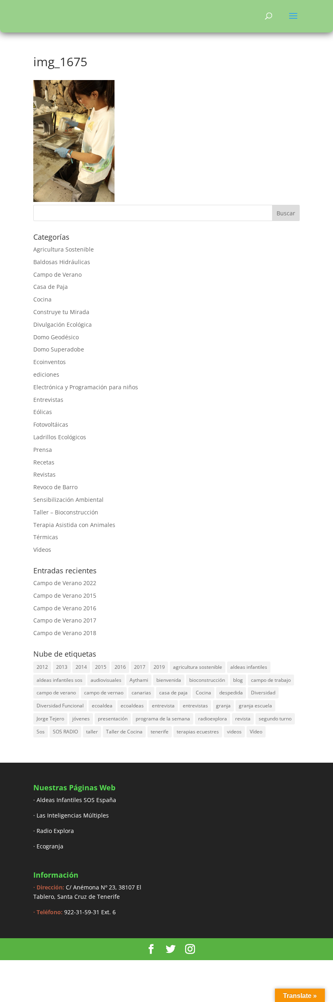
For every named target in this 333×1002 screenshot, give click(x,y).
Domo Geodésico (56, 337)
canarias (141, 692)
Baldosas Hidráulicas (61, 262)
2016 (120, 667)
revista (243, 718)
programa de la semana (163, 718)
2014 (81, 667)
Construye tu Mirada (61, 312)
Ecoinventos (49, 362)
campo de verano (56, 692)
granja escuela (255, 705)
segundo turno (275, 718)
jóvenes (81, 718)
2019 (159, 667)
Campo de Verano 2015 (64, 595)
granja (223, 705)
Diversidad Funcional (60, 705)
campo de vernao (103, 692)
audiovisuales (106, 680)
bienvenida (168, 680)
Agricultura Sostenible (63, 249)
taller (92, 731)
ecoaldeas (132, 705)
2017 (139, 667)
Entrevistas (48, 399)
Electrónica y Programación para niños (85, 387)
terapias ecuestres (198, 731)
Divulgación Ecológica (62, 324)
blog (238, 680)
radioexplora (212, 718)
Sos (41, 731)
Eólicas (42, 412)
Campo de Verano (57, 274)
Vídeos (42, 549)
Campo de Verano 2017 (64, 620)
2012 (42, 667)
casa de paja (173, 692)
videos (234, 731)
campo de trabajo (271, 680)
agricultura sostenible (197, 667)
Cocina (42, 299)
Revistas (44, 474)
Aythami (139, 680)
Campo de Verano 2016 (64, 608)
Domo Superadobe (58, 349)
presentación (113, 718)
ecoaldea (102, 705)
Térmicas (45, 537)
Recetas (43, 462)
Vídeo (256, 731)
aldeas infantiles (248, 667)
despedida (231, 692)
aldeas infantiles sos (59, 680)
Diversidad (263, 692)
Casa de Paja (50, 287)
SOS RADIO (65, 731)
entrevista (163, 705)
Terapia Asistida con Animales (74, 525)
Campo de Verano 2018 (64, 633)
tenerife (160, 731)
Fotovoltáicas (50, 424)
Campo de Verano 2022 (64, 583)
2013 (61, 667)
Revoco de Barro (55, 487)
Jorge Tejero (50, 718)
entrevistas (195, 705)
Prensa (42, 449)
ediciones (46, 374)
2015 (100, 667)
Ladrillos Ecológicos (59, 437)
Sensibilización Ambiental (68, 499)
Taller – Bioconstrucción (65, 512)
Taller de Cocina (124, 731)
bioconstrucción (207, 680)
